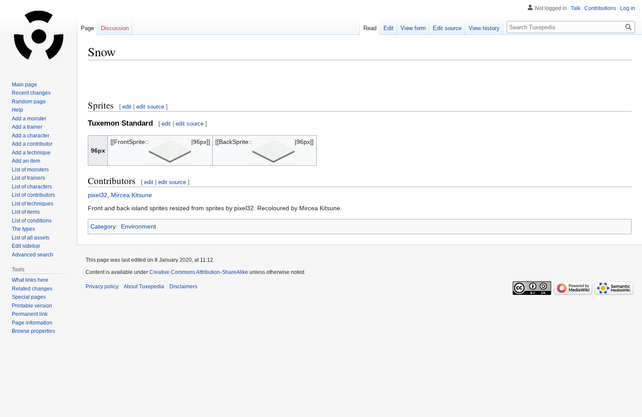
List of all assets (30, 238)
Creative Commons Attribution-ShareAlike (198, 272)
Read (369, 28)
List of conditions (32, 221)
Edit (388, 28)
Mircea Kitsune (131, 194)
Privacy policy (102, 287)
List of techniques (32, 204)
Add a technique (31, 153)
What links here (30, 280)
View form (413, 28)
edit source (150, 106)
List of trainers (28, 178)
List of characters (32, 187)
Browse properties (33, 331)
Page (87, 28)
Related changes (32, 289)
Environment (138, 226)
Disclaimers (183, 287)
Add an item (26, 161)
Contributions (600, 8)
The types (23, 229)
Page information (32, 323)
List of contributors (33, 195)
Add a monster (29, 119)
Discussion (115, 28)
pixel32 (97, 194)
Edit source (447, 28)
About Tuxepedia (144, 287)
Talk (575, 8)
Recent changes (31, 93)
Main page (24, 85)
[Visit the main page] (38, 35)
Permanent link (30, 314)
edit (126, 106)
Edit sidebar (26, 246)
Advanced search (32, 255)
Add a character (30, 136)
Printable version (32, 306)
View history (484, 28)
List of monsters (30, 170)
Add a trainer (27, 127)
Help (17, 110)
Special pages (29, 297)
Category (103, 226)
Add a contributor (32, 144)
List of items (26, 212)
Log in (627, 8)
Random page (29, 102)
